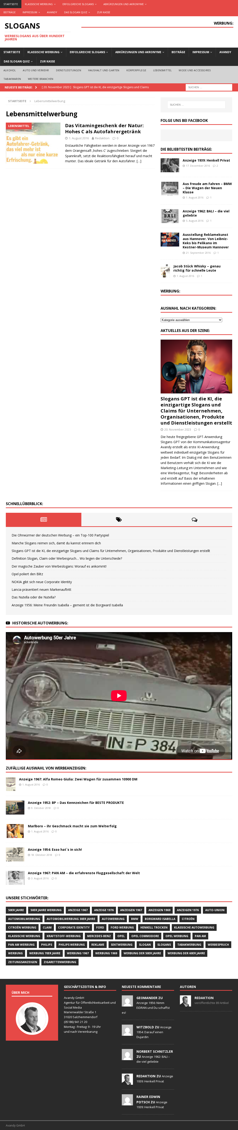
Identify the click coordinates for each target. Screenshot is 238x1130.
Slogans (164, 945)
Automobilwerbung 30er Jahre (71, 919)
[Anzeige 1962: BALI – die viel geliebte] (170, 216)
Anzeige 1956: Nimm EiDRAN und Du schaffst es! (146, 1008)
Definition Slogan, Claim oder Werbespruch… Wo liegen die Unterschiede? (67, 558)
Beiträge (9, 12)
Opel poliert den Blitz (27, 574)
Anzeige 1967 (78, 910)
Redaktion (102, 138)
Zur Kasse (103, 12)
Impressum (30, 12)
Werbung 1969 (106, 953)
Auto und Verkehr (36, 70)
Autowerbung (113, 919)
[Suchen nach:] (209, 87)
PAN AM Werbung (21, 945)
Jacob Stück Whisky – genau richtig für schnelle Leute (197, 268)
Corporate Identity (74, 927)
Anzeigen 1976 (188, 910)
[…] (139, 161)
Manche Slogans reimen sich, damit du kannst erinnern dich (56, 543)
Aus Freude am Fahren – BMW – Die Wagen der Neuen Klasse (207, 188)
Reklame (97, 945)
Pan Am (200, 936)
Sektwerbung (121, 945)
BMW (134, 919)
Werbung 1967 (78, 953)
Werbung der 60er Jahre (186, 953)
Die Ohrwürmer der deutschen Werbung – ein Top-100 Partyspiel (60, 535)
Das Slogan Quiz (75, 12)
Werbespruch (218, 945)
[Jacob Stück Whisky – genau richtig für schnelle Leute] (165, 271)
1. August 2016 (79, 138)
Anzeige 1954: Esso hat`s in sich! (55, 849)
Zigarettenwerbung (60, 962)
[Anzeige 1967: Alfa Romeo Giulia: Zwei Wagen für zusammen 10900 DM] (11, 784)
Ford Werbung (122, 927)
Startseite (10, 4)
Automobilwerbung (24, 919)
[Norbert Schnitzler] (127, 1057)
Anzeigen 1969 (159, 910)
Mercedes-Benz (99, 936)
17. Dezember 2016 (198, 165)
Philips (46, 945)
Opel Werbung (176, 936)
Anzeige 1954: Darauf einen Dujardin (154, 1032)
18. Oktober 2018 (41, 855)
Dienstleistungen (68, 70)
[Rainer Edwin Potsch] (127, 1103)
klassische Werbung (24, 936)
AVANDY (52, 12)
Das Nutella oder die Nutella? (34, 597)
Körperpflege (136, 70)
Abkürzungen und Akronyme (123, 4)
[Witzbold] (127, 1033)
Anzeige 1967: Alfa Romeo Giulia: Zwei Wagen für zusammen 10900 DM (78, 779)
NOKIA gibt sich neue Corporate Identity (42, 582)
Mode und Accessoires (195, 70)
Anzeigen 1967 (131, 910)
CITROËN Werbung (22, 927)
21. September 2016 (198, 252)
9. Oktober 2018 (41, 808)
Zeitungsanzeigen (22, 962)
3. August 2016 (40, 878)
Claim (47, 927)
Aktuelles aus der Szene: (185, 330)
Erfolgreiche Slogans (78, 4)
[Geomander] (127, 1004)
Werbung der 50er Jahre (142, 953)
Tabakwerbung (189, 945)
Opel (121, 936)
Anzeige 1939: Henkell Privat (206, 160)
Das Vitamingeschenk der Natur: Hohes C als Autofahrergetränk (104, 128)
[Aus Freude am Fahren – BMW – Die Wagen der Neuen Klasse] (170, 189)
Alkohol (9, 70)
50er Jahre (16, 910)
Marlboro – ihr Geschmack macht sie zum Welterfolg (72, 826)
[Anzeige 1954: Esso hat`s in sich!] (15, 854)
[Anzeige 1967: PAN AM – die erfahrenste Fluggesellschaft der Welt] (15, 878)
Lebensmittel (162, 70)
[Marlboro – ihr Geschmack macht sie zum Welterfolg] (15, 831)
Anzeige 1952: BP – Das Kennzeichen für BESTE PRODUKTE (76, 802)
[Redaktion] (127, 1082)
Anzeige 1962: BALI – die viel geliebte (206, 213)
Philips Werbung (72, 945)
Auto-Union (215, 910)
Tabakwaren (12, 79)
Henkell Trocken (154, 927)
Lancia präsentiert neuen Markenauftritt (41, 589)
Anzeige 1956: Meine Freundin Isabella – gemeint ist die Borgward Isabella (67, 605)
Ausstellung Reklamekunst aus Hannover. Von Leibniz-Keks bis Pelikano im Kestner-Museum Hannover (206, 241)
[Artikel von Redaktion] (185, 1004)
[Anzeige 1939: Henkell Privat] (170, 165)
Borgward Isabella (160, 919)
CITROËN (188, 919)
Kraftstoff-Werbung (64, 936)
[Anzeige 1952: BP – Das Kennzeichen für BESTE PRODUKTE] (15, 808)
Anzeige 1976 (104, 910)
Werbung (15, 953)
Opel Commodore (145, 936)
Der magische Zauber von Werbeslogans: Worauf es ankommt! (59, 566)
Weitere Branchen (40, 79)
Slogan (145, 945)
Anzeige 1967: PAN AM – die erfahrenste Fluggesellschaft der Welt (84, 873)
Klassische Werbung (39, 4)
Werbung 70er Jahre (44, 953)
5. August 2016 (194, 220)
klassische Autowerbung (194, 927)
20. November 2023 (177, 429)
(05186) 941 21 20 (75, 1022)
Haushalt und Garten (103, 70)
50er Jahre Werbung (46, 910)
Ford (100, 927)
